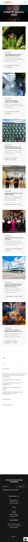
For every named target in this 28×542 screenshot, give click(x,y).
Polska (15, 248)
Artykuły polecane (8, 342)
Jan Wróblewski (9, 67)
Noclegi (15, 157)
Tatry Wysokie (8, 113)
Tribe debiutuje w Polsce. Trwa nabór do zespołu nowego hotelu (13, 147)
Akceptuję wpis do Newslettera (10, 489)
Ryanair (21, 296)
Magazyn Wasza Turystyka (14, 524)
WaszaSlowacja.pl (14, 527)
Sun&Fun (19, 204)
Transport (16, 296)
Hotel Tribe (14, 159)
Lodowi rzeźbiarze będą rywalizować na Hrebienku (12, 101)
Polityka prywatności (14, 514)
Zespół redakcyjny (14, 516)
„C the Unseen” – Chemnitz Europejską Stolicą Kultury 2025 (13, 330)
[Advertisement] (14, 424)
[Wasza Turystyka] (7, 2)
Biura (15, 204)
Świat (15, 340)
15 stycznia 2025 (9, 65)
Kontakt (14, 511)
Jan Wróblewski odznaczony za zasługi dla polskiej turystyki (13, 55)
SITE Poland (8, 250)
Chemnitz (15, 342)
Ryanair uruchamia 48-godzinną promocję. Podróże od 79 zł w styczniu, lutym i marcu (13, 285)
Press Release (17, 65)
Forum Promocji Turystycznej (14, 525)
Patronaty (14, 512)
